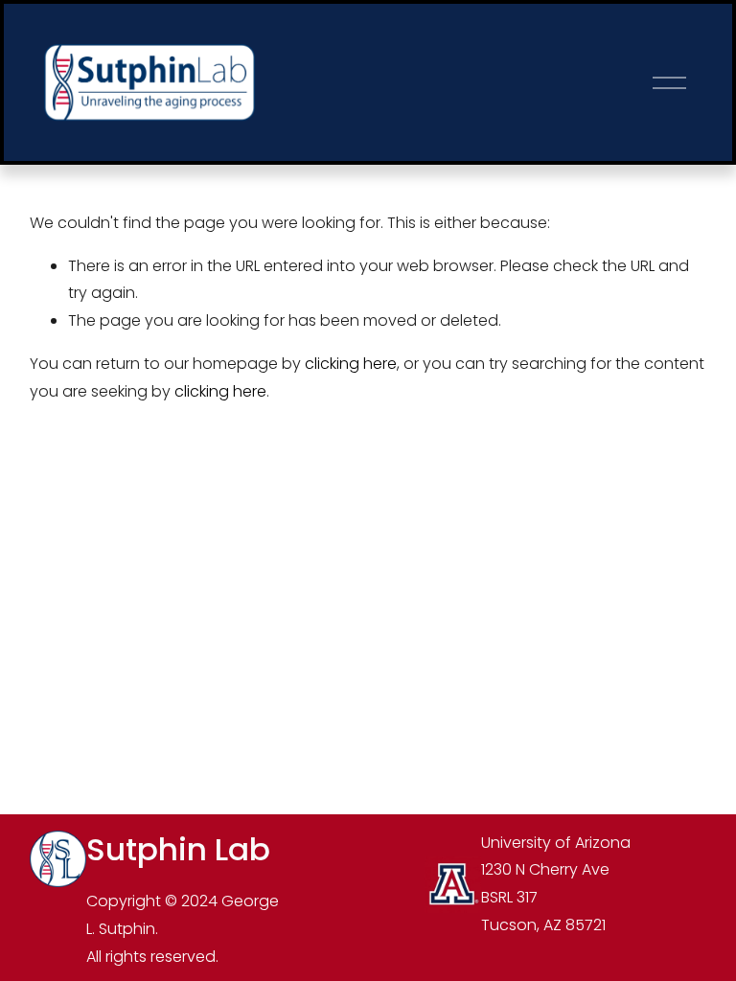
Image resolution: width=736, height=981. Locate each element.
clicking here (351, 364)
